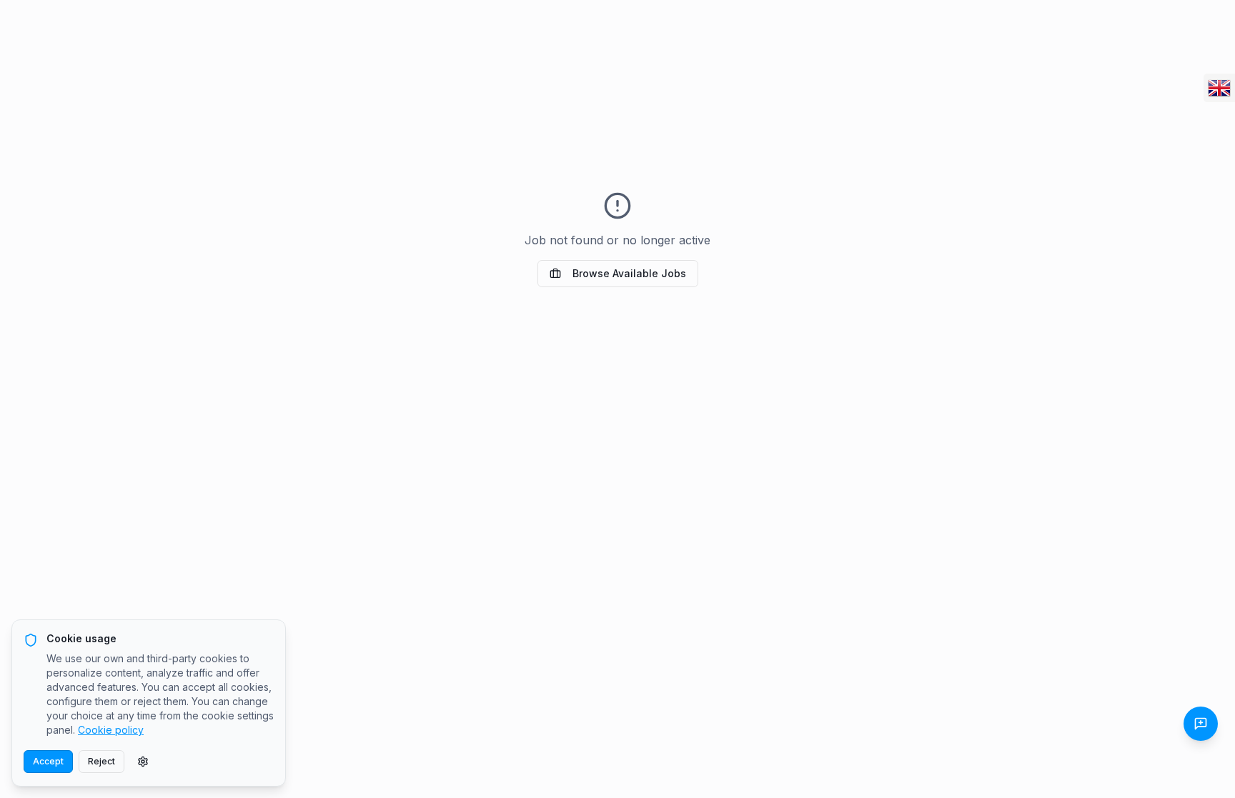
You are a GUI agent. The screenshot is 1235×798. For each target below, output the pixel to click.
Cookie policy (111, 730)
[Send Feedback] (1201, 724)
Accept (48, 761)
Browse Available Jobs (629, 273)
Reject (101, 761)
